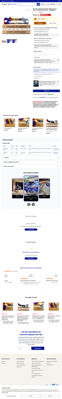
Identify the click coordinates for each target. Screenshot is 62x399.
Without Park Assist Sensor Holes (41, 40)
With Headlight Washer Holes (41, 31)
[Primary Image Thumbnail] (4, 41)
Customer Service (20, 361)
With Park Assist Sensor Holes (41, 42)
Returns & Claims (20, 363)
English (59, 1)
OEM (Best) (37, 57)
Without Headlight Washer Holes (41, 29)
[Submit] (38, 4)
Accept (30, 396)
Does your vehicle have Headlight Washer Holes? (45, 27)
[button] (7, 282)
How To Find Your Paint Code (38, 361)
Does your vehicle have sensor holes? (42, 38)
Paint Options (37, 67)
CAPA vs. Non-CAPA (36, 363)
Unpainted (36, 78)
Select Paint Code (38, 76)
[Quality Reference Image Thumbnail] (9, 41)
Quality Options (37, 51)
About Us (4, 363)
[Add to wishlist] (29, 10)
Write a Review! (31, 258)
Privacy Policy (5, 392)
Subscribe (38, 348)
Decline (50, 396)
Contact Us (19, 367)
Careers (3, 361)
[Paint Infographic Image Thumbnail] (14, 41)
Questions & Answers (31, 216)
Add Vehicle (40, 23)
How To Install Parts (36, 373)
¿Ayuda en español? (21, 365)
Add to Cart (46, 90)
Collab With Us (50, 364)
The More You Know (36, 368)
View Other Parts (52, 23)
